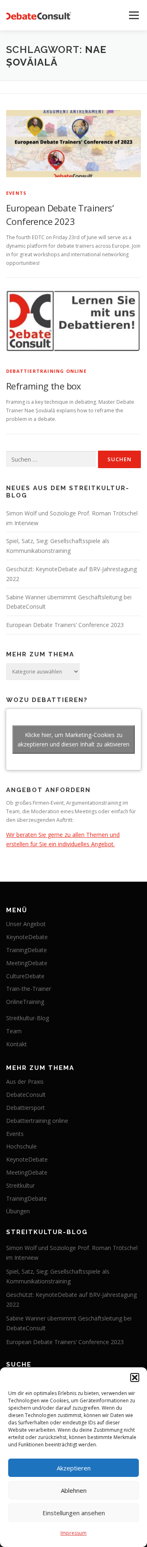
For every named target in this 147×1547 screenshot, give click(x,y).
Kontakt (16, 1044)
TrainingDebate (26, 950)
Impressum (73, 1532)
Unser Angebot (26, 924)
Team (14, 1031)
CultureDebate (25, 976)
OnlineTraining (25, 1002)
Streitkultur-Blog (27, 1018)
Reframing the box (43, 386)
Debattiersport (25, 1107)
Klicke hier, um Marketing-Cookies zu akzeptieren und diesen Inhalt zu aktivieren (73, 739)
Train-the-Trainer (28, 988)
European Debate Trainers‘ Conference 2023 (65, 625)
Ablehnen (74, 1490)
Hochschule (21, 1146)
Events (16, 193)
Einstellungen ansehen (73, 1513)
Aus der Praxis (25, 1081)
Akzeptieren (74, 1468)
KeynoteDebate (27, 937)
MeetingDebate (26, 963)
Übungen (18, 1211)
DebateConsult (26, 1094)
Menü (133, 15)
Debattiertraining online (46, 371)
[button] (135, 1377)
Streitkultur (20, 1185)
